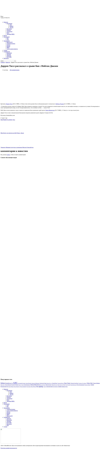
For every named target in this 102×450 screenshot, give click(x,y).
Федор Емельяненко (80, 384)
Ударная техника (11, 43)
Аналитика (9, 31)
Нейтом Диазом (60, 104)
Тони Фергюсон (73, 384)
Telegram (9, 55)
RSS (8, 425)
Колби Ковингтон (27, 384)
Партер (8, 45)
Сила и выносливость (12, 49)
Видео (5, 35)
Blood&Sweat (8, 383)
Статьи (5, 50)
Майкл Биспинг (48, 384)
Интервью (9, 28)
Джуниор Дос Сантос (82, 383)
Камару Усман (21, 384)
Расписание (7, 36)
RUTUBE (9, 57)
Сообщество (7, 51)
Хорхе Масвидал (17, 386)
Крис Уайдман (42, 384)
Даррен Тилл (9, 104)
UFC (11, 24)
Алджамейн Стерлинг (22, 383)
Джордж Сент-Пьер (74, 383)
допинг (44, 386)
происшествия (49, 386)
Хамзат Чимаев (11, 386)
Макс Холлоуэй (60, 384)
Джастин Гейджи (60, 383)
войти (8, 154)
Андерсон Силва (43, 383)
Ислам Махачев (8, 384)
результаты (55, 386)
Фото (8, 32)
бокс (2, 119)
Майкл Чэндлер (54, 384)
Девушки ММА (10, 34)
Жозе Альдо (3, 384)
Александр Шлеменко (35, 383)
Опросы (9, 30)
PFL (8, 38)
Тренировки (7, 41)
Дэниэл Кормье (96, 383)
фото (66, 386)
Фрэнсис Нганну (87, 384)
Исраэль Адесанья (14, 384)
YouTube (9, 54)
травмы (60, 386)
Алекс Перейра (28, 383)
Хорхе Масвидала (50, 110)
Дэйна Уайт (90, 383)
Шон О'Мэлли (33, 386)
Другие (11, 27)
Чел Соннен (29, 386)
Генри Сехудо (49, 383)
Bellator (11, 26)
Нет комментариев (14, 70)
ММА (8, 47)
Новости (6, 22)
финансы (63, 386)
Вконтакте (9, 53)
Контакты (6, 58)
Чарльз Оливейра (23, 386)
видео (41, 386)
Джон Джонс (67, 383)
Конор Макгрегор (35, 384)
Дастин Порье (54, 383)
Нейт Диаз (12, 119)
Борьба (8, 46)
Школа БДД (10, 42)
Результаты (9, 23)
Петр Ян (68, 384)
